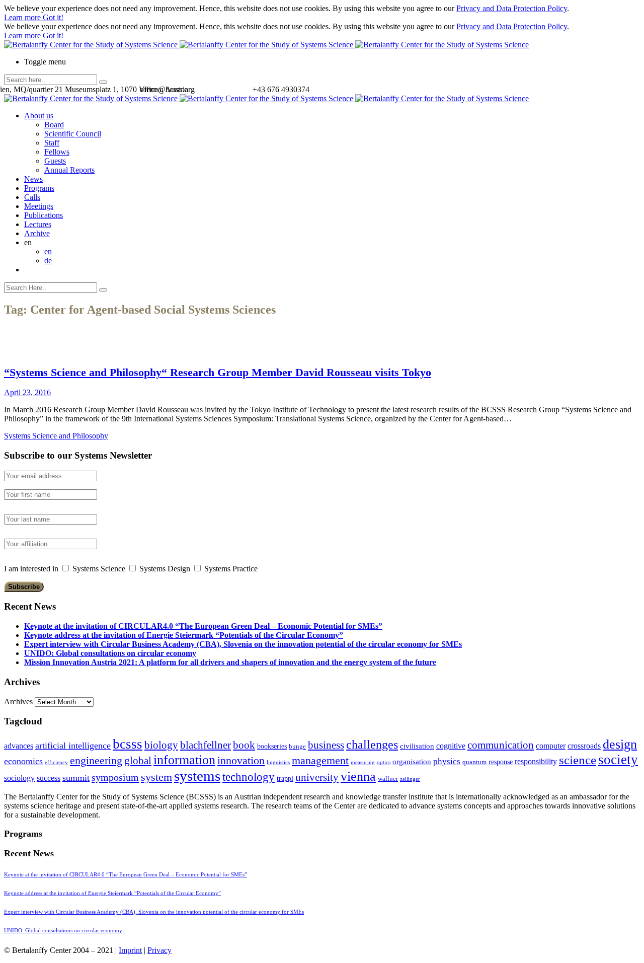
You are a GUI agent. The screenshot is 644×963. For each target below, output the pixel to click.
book (244, 745)
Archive (37, 233)
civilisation (417, 746)
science (577, 760)
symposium (115, 777)
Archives (18, 701)
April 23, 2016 (27, 392)
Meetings (38, 206)
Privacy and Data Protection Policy (511, 8)
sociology (19, 778)
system (156, 777)
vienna (358, 776)
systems (197, 776)
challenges (372, 744)
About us (38, 115)
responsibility (536, 761)
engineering (96, 761)
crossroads (584, 746)
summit (76, 778)
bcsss (127, 744)
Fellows (56, 151)
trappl (285, 778)
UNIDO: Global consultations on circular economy (110, 653)
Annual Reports (69, 170)
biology (161, 745)
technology (248, 777)
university (317, 777)
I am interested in (31, 568)
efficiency (56, 762)
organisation (411, 762)
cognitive (450, 746)
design (620, 744)
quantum (474, 762)
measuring (363, 762)
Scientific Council (72, 133)
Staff (51, 142)
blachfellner (205, 745)
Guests (55, 161)
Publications (43, 215)
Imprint (130, 950)
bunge (297, 746)
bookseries (272, 746)
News (33, 179)
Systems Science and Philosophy (56, 435)
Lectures (37, 224)
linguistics (278, 762)
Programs (39, 188)
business (326, 745)
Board (54, 124)
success (48, 778)
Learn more (23, 17)
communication (500, 745)
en (48, 251)
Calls (32, 197)
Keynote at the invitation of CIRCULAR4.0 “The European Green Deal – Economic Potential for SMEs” (203, 626)
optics (383, 762)
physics (446, 761)
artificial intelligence (73, 745)
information (184, 759)
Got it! (53, 17)
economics (23, 761)
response (501, 762)
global (137, 760)
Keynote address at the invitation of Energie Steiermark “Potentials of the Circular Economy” (183, 635)
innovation (241, 760)
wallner (388, 778)
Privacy (159, 950)
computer (551, 746)
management (320, 760)
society (618, 759)
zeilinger (410, 779)
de (48, 260)
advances (18, 746)
